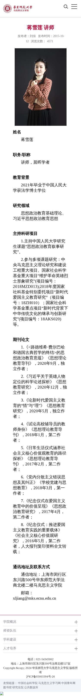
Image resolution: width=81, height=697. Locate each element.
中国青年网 (68, 683)
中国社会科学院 (28, 683)
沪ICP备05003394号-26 (40, 676)
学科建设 (9, 639)
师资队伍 (9, 630)
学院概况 (9, 621)
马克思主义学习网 (49, 683)
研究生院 (18, 687)
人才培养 (9, 648)
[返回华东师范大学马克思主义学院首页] (17, 8)
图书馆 (7, 687)
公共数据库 (31, 687)
